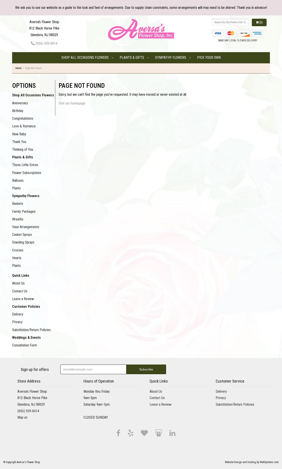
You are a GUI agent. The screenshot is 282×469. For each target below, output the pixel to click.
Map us (22, 417)
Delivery (17, 314)
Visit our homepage (72, 103)
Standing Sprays (23, 242)
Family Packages (23, 211)
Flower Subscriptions (26, 173)
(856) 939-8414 (46, 43)
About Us (18, 283)
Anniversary (20, 103)
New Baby (19, 134)
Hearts (16, 258)
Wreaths (17, 219)
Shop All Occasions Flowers (85, 57)
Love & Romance (24, 126)
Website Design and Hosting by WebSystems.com (252, 462)
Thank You (19, 142)
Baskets (17, 204)
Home (18, 68)
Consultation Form (24, 345)
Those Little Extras (25, 165)
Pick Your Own (209, 57)
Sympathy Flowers (170, 57)
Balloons (18, 180)
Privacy (17, 322)
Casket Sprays (22, 235)
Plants (16, 188)
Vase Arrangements (25, 227)
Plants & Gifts (132, 57)
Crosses (17, 250)
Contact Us (19, 291)
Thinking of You (22, 149)
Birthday (17, 111)
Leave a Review (23, 299)
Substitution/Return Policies (31, 330)
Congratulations (22, 118)
